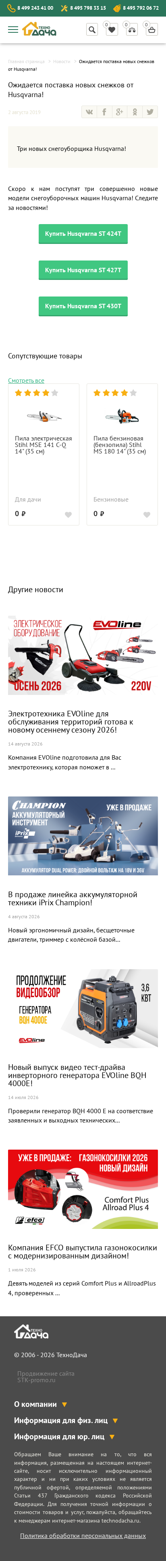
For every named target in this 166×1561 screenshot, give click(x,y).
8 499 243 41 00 (35, 7)
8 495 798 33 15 (88, 7)
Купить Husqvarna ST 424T (83, 233)
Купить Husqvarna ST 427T (83, 269)
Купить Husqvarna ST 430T (83, 306)
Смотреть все (26, 380)
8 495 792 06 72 (141, 7)
